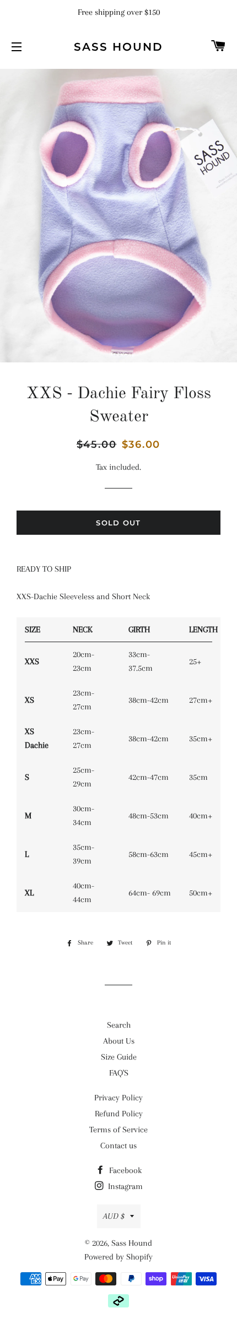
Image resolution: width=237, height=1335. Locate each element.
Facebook (124, 1170)
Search (119, 1025)
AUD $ (114, 1216)
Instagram (124, 1186)
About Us (118, 1041)
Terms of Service (118, 1130)
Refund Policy (119, 1114)
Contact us (118, 1146)
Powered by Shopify (118, 1257)
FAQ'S (118, 1073)
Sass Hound (118, 46)
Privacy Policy (118, 1098)
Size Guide (119, 1057)
